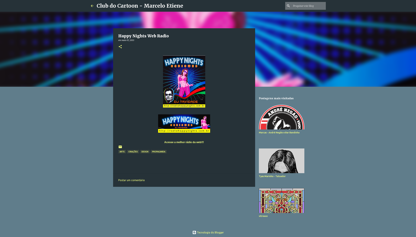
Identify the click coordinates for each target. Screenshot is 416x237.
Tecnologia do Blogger (210, 232)
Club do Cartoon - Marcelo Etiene (140, 6)
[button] (120, 47)
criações (133, 152)
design (145, 152)
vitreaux (263, 216)
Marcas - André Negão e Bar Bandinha (279, 132)
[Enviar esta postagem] (120, 148)
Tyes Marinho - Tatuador (272, 176)
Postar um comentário (131, 180)
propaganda (158, 152)
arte (122, 152)
